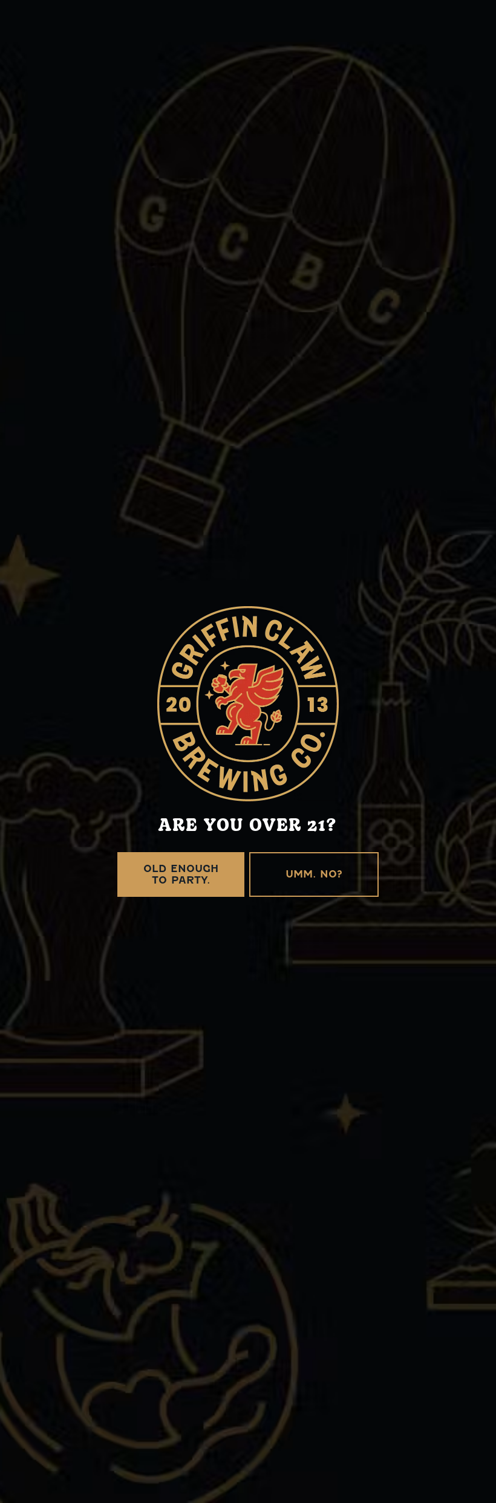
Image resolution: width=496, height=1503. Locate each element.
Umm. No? (314, 874)
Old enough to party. (180, 874)
